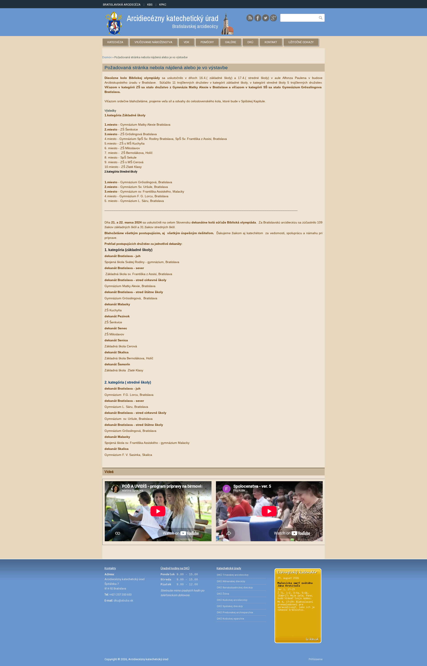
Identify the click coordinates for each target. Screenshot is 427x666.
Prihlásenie (315, 659)
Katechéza (115, 42)
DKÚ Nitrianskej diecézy (231, 581)
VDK (186, 42)
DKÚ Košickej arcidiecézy (232, 600)
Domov (107, 57)
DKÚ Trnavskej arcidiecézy (232, 574)
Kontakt (271, 42)
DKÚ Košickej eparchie (230, 618)
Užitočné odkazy (301, 42)
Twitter (265, 17)
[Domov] (170, 33)
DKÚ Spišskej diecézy (230, 606)
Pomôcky (207, 42)
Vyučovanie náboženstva (153, 42)
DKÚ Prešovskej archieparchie (235, 612)
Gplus (273, 17)
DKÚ (250, 42)
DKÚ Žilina (223, 593)
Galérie (230, 42)
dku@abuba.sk (123, 600)
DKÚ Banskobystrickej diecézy (235, 587)
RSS (250, 17)
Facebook (257, 17)
